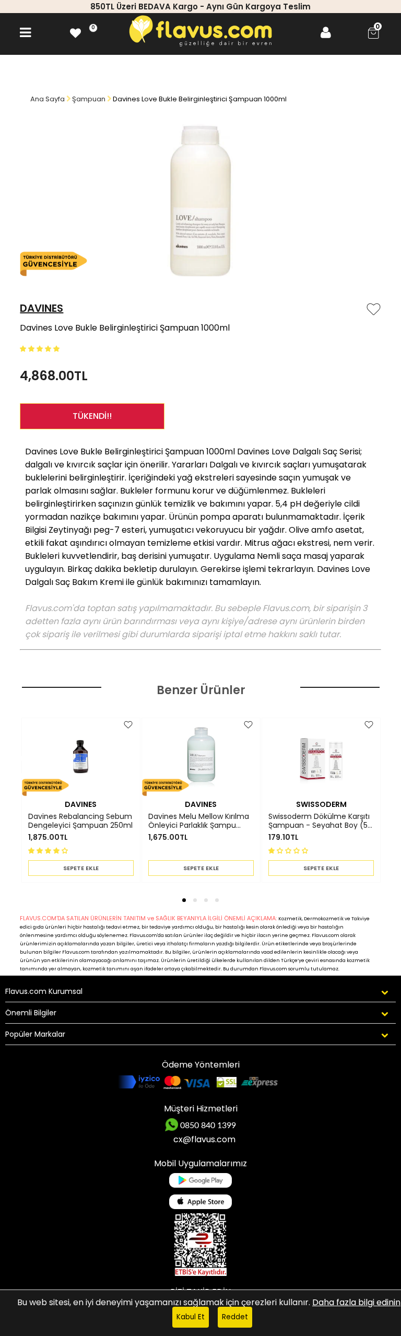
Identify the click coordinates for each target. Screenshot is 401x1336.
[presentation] (13, 762)
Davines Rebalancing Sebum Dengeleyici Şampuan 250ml (80, 821)
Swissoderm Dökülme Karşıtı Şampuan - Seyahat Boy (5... (320, 821)
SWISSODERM (321, 804)
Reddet (235, 1317)
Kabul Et (190, 1317)
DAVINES (41, 308)
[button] (41, 348)
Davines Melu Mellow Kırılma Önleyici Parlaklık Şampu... (198, 821)
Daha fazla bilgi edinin (356, 1302)
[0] (75, 33)
